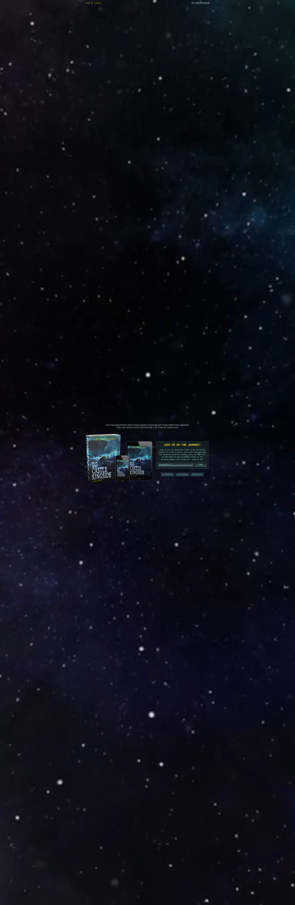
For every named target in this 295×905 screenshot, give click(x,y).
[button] (278, 3)
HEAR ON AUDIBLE (182, 474)
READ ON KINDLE (197, 474)
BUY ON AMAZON (167, 474)
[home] (147, 3)
